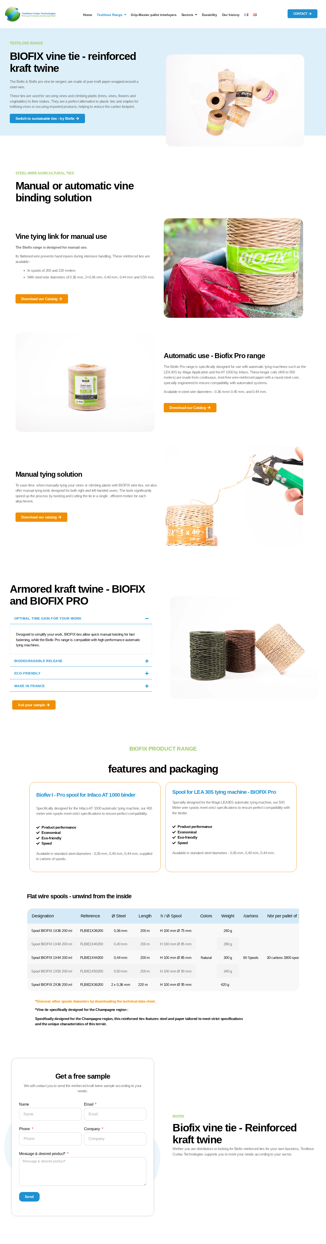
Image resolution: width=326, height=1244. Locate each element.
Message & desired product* (42, 1154)
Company (92, 1129)
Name (24, 1104)
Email (89, 1104)
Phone (25, 1129)
